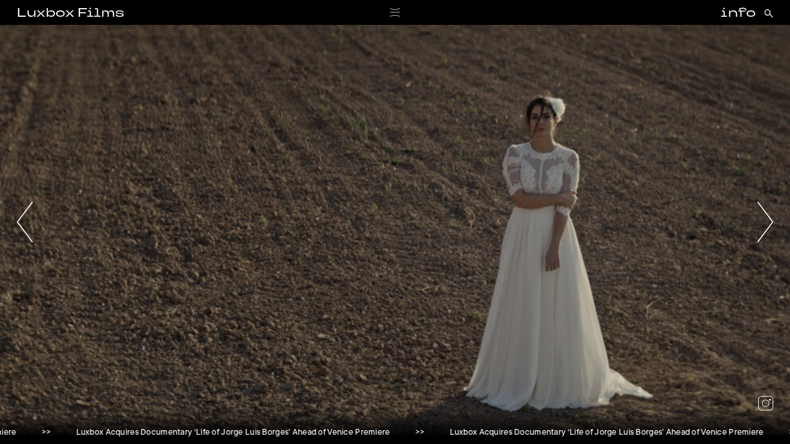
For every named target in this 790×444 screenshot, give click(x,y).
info (738, 14)
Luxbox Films (70, 14)
